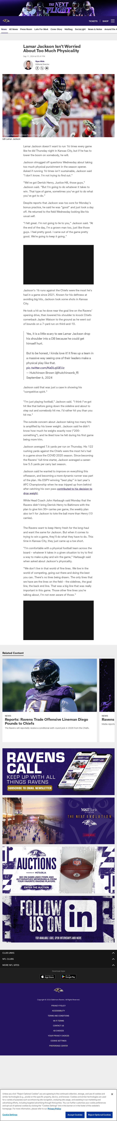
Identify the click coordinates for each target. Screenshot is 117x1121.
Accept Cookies (75, 1115)
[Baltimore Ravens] (58, 990)
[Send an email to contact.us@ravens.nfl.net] (47, 68)
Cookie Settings (58, 1041)
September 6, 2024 (39, 377)
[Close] (112, 1094)
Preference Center (58, 1046)
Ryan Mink (39, 61)
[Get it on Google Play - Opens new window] (68, 978)
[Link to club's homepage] (6, 19)
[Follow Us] (58, 919)
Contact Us (58, 1026)
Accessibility (58, 1011)
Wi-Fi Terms (58, 1021)
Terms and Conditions (58, 1016)
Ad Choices (58, 1031)
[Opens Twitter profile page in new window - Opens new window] (42, 68)
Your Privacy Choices (58, 1036)
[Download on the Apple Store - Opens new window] (47, 977)
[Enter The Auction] (58, 870)
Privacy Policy (58, 1006)
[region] (58, 1105)
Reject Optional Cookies (99, 1115)
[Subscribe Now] (58, 771)
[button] (58, 264)
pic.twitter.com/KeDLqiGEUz (45, 368)
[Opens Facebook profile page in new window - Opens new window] (37, 68)
